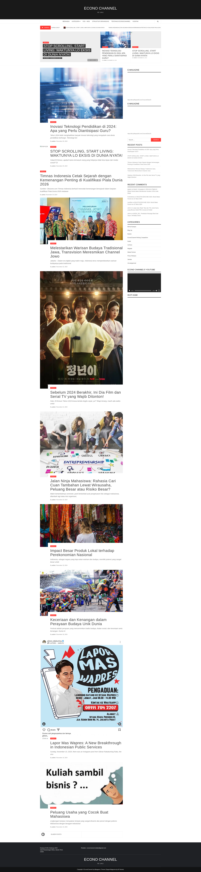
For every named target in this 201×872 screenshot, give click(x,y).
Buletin (130, 234)
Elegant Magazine (111, 869)
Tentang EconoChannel (120, 21)
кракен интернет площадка (136, 189)
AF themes (121, 869)
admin (47, 58)
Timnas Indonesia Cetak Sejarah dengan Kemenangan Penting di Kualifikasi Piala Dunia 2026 (88, 27)
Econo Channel (100, 8)
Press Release (132, 256)
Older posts (56, 834)
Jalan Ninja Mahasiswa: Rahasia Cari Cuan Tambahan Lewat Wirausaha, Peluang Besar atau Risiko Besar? (83, 485)
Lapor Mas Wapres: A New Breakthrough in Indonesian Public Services (85, 745)
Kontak (135, 21)
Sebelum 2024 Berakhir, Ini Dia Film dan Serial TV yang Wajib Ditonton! (85, 394)
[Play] (129, 290)
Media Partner (132, 252)
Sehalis (46, 38)
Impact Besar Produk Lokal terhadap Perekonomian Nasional (82, 553)
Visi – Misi (86, 21)
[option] (70, 47)
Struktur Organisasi (100, 21)
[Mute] (156, 290)
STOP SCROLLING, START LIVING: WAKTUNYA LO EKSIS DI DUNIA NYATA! (145, 53)
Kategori (75, 21)
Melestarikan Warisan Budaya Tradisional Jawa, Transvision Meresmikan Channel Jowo (86, 252)
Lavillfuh (130, 202)
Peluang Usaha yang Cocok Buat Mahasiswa (79, 814)
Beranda (66, 21)
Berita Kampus (132, 226)
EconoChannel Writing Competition (138, 237)
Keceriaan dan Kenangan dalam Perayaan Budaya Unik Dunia (78, 622)
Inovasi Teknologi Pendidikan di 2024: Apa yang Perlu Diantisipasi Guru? (143, 27)
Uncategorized (132, 263)
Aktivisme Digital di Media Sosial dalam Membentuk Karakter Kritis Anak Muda (143, 191)
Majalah (130, 248)
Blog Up (130, 230)
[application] (144, 282)
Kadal (129, 241)
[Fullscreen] (159, 290)
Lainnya (130, 245)
